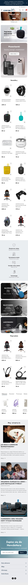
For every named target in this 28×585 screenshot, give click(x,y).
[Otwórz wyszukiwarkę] (20, 10)
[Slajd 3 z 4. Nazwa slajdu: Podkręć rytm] (14, 16)
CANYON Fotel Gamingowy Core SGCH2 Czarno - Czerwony (19, 232)
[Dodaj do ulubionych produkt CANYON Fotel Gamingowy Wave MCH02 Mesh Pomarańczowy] (11, 190)
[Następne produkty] (24, 401)
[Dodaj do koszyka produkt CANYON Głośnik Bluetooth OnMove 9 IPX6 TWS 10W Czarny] (24, 174)
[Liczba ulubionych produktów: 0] (23, 10)
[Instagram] (15, 578)
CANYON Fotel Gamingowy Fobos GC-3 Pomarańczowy (21, 357)
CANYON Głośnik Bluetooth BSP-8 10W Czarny (6, 127)
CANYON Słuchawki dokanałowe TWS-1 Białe (7, 152)
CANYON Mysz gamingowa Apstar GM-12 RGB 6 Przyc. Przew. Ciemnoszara (7, 232)
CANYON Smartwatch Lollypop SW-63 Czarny (21, 100)
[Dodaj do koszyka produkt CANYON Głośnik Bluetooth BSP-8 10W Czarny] (10, 122)
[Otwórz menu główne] (1, 10)
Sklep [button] (2, 567)
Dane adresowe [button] (5, 563)
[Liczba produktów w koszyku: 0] (25, 10)
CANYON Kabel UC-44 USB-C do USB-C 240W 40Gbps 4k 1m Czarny (21, 383)
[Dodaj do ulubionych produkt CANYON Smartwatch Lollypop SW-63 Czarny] (25, 85)
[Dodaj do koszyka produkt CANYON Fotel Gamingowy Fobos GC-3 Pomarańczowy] (24, 351)
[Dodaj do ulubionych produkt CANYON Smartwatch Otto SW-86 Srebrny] (11, 85)
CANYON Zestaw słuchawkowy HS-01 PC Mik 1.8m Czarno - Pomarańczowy (7, 383)
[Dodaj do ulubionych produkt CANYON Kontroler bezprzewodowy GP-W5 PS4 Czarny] (25, 190)
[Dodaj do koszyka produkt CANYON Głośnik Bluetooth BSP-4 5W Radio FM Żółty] (10, 174)
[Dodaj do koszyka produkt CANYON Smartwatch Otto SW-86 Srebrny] (10, 96)
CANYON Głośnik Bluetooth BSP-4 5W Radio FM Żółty (6, 179)
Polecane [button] (4, 394)
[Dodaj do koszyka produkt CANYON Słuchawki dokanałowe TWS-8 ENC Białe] (24, 148)
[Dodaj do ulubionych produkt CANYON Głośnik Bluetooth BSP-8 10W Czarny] (11, 111)
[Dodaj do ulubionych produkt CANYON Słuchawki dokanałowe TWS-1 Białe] (11, 137)
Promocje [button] (19, 394)
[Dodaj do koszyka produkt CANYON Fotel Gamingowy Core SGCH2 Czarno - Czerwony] (24, 226)
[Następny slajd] (26, 22)
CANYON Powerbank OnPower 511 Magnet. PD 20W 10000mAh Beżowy (5, 410)
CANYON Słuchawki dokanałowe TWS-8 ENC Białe (21, 153)
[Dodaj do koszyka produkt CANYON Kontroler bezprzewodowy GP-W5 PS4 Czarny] (24, 200)
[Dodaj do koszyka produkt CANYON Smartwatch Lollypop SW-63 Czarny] (24, 96)
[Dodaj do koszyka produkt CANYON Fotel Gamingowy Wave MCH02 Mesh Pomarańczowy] (10, 200)
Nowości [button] (11, 394)
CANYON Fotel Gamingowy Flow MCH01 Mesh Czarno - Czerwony (6, 357)
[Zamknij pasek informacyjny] (26, 3)
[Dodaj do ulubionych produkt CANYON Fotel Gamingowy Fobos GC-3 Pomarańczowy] (25, 341)
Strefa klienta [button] (4, 574)
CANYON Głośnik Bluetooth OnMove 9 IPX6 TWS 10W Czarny (20, 179)
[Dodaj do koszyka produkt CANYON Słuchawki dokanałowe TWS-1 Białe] (10, 148)
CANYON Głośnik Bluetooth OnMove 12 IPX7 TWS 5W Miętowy (20, 127)
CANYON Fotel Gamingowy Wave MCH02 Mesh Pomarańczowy (5, 205)
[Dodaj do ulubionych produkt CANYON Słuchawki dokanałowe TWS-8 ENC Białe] (25, 137)
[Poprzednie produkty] (3, 401)
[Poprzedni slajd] (1, 22)
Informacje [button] (4, 570)
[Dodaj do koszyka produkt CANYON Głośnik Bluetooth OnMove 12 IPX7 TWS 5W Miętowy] (24, 122)
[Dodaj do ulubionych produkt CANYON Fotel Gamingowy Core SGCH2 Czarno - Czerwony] (25, 216)
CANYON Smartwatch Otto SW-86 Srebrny (6, 100)
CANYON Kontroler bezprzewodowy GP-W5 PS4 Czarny (21, 205)
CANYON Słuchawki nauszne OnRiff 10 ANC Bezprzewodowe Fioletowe (16, 410)
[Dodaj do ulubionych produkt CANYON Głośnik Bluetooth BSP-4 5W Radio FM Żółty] (11, 163)
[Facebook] (13, 578)
